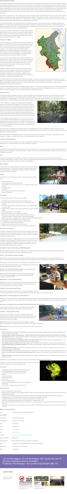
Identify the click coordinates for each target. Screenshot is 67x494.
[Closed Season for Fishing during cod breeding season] (25, 481)
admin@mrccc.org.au (16, 429)
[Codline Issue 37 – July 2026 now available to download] (41, 481)
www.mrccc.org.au (16, 432)
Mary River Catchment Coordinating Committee (22, 435)
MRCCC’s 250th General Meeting (57, 486)
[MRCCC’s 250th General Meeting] (57, 481)
